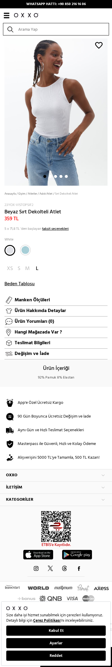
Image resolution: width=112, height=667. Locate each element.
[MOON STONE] (25, 250)
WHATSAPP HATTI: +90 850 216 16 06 (56, 4)
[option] (56, 111)
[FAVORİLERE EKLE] (99, 45)
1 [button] (44, 176)
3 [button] (55, 176)
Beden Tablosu (19, 284)
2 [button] (50, 176)
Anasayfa (10, 193)
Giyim (21, 193)
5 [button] (66, 176)
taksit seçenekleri (55, 229)
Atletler (32, 193)
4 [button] (60, 176)
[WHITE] (9, 250)
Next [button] (3, 111)
